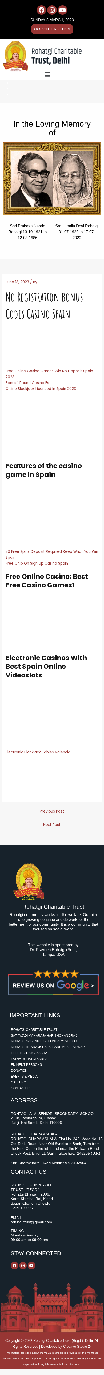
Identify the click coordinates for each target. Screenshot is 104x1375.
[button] (47, 75)
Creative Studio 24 (77, 1347)
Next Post (52, 824)
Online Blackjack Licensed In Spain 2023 (41, 388)
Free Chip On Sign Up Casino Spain (37, 563)
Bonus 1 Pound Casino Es (27, 382)
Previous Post (52, 811)
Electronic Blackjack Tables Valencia (38, 752)
